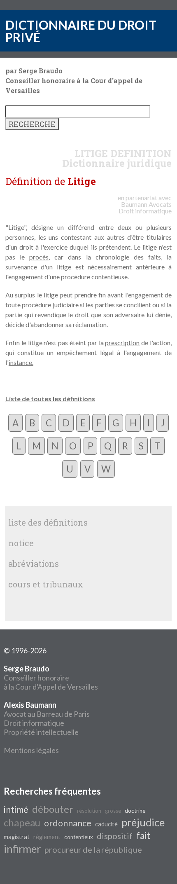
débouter (52, 809)
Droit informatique (34, 722)
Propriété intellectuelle (41, 732)
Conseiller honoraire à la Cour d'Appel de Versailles (51, 677)
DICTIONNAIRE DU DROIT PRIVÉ (80, 30)
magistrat (17, 836)
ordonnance (67, 823)
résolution (89, 810)
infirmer (22, 848)
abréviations (33, 563)
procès (39, 257)
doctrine (135, 810)
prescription (122, 342)
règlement (47, 836)
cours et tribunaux (45, 584)
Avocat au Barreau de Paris (47, 713)
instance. (21, 362)
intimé (16, 809)
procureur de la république (93, 849)
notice (21, 543)
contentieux (78, 837)
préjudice (143, 822)
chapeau (22, 822)
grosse (113, 810)
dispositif (115, 836)
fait (143, 835)
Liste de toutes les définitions (50, 398)
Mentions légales (31, 750)
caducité (106, 824)
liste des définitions (48, 522)
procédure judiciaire (50, 305)
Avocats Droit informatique (145, 207)
